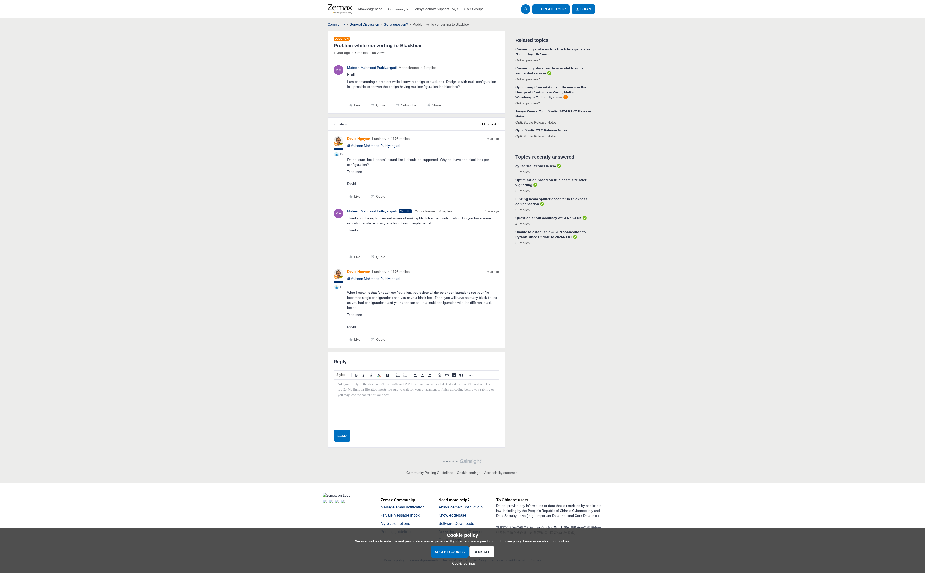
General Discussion (364, 24)
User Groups (473, 9)
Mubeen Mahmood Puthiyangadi (372, 68)
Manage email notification (402, 507)
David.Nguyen (358, 139)
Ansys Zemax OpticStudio (460, 507)
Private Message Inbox (400, 515)
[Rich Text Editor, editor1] (416, 404)
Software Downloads (456, 523)
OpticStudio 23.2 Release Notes (541, 130)
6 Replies (522, 210)
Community (336, 24)
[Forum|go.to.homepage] (340, 9)
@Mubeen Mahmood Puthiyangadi (373, 146)
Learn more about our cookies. (546, 541)
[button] (551, 9)
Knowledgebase (370, 9)
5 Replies (522, 191)
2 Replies (522, 172)
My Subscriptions (395, 523)
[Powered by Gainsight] (462, 462)
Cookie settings (468, 473)
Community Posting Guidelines (429, 473)
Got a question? (396, 24)
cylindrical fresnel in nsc (535, 166)
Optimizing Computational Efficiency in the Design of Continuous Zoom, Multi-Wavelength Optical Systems (550, 92)
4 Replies (522, 224)
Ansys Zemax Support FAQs (436, 9)
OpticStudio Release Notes (535, 122)
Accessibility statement (501, 473)
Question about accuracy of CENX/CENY (548, 218)
